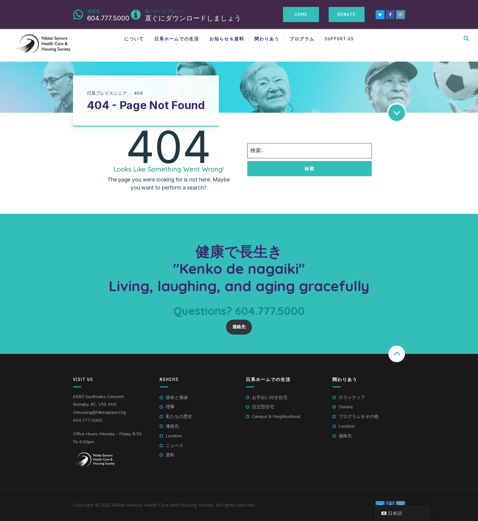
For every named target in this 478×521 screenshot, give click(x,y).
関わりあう (266, 38)
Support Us (339, 38)
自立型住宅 (263, 407)
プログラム (302, 38)
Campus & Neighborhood (276, 417)
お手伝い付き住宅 (269, 397)
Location (174, 436)
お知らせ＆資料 (226, 38)
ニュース (174, 446)
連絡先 (239, 327)
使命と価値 (177, 397)
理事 (170, 407)
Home (301, 14)
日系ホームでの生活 (176, 38)
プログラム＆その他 (358, 417)
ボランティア (352, 397)
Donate (346, 14)
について (134, 38)
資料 (170, 455)
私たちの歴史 (179, 417)
